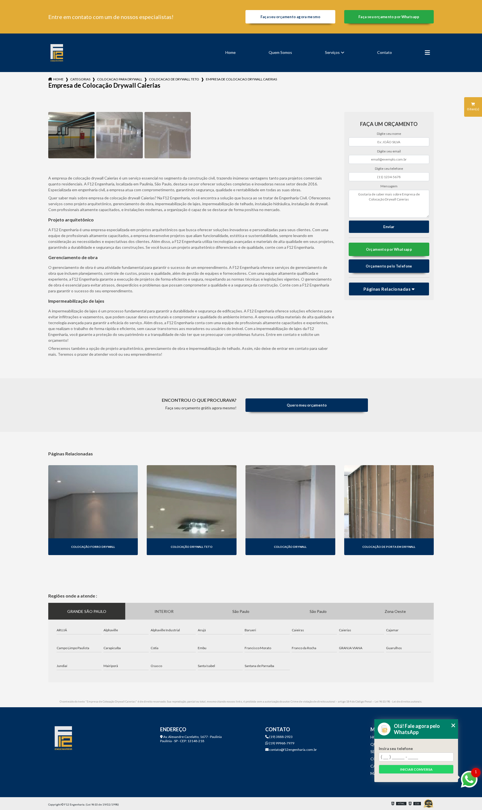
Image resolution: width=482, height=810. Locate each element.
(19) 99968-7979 (281, 743)
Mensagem (388, 186)
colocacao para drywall (119, 79)
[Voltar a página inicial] (57, 52)
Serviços (332, 52)
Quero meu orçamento (307, 405)
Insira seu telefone (396, 748)
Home (230, 52)
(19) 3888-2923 (281, 737)
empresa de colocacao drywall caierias (241, 79)
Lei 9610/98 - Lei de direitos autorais (398, 701)
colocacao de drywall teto (174, 79)
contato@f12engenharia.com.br (293, 749)
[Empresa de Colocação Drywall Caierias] (71, 135)
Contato (384, 52)
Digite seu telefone (389, 168)
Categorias (80, 79)
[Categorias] (427, 52)
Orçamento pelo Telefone (389, 266)
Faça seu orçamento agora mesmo (290, 17)
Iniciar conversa (416, 769)
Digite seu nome (389, 134)
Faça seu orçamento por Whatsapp (389, 17)
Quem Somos (280, 52)
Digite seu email (389, 151)
